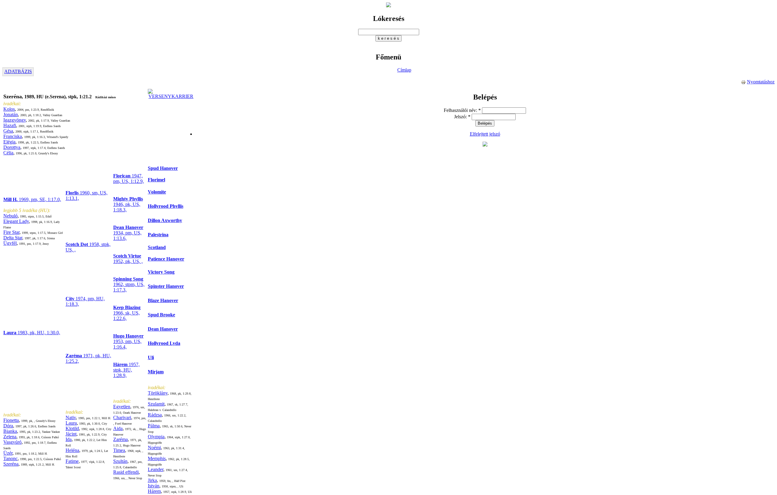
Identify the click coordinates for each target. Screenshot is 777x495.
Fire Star (11, 232)
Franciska (12, 136)
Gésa (8, 130)
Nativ (71, 417)
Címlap (404, 69)
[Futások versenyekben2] (171, 96)
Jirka (152, 480)
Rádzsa (155, 414)
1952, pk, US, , (128, 258)
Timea (119, 450)
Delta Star (12, 237)
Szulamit (156, 403)
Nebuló (10, 215)
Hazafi (9, 125)
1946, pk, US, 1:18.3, (128, 204)
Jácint (71, 433)
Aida (118, 428)
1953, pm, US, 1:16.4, (128, 341)
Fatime (72, 461)
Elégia (9, 141)
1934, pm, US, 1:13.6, (128, 233)
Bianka (10, 431)
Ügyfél (10, 243)
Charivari (122, 417)
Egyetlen (121, 406)
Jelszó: (462, 116)
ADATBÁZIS (18, 71)
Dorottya (11, 147)
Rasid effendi (126, 472)
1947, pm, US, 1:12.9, (128, 178)
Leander (155, 469)
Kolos (9, 109)
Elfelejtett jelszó (485, 133)
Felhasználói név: (462, 110)
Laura (71, 423)
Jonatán (10, 114)
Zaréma (120, 439)
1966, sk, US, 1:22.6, (127, 313)
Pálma (154, 425)
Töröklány (158, 393)
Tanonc (10, 458)
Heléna (72, 450)
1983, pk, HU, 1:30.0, (31, 332)
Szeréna (11, 463)
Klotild (72, 428)
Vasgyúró (12, 442)
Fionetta (11, 420)
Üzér (7, 453)
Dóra (8, 425)
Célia (8, 152)
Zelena (9, 436)
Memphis (157, 458)
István (153, 485)
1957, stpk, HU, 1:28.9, (126, 370)
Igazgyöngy (14, 120)
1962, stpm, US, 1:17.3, (128, 284)
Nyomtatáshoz (761, 81)
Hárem (154, 491)
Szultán (120, 461)
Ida (69, 439)
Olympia (156, 436)
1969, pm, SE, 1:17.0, (32, 199)
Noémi (154, 447)
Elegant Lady (16, 221)
